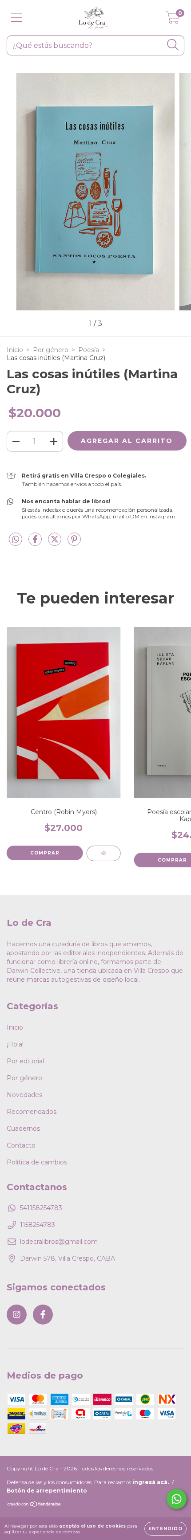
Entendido (165, 1529)
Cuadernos (23, 1128)
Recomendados (31, 1112)
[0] (172, 20)
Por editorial (25, 1061)
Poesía (88, 350)
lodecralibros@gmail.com (59, 1242)
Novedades (24, 1095)
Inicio (15, 350)
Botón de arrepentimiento (47, 1490)
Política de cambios (37, 1162)
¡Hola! (15, 1044)
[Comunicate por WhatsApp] (177, 1499)
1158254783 (37, 1225)
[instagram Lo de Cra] (17, 1314)
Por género (50, 350)
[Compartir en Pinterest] (74, 543)
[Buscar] (173, 45)
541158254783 (41, 1208)
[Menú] (17, 18)
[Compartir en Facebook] (36, 543)
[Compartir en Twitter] (55, 543)
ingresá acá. (150, 1482)
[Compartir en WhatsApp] (15, 540)
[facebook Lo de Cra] (43, 1314)
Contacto (21, 1145)
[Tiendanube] (34, 1505)
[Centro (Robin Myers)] (104, 853)
